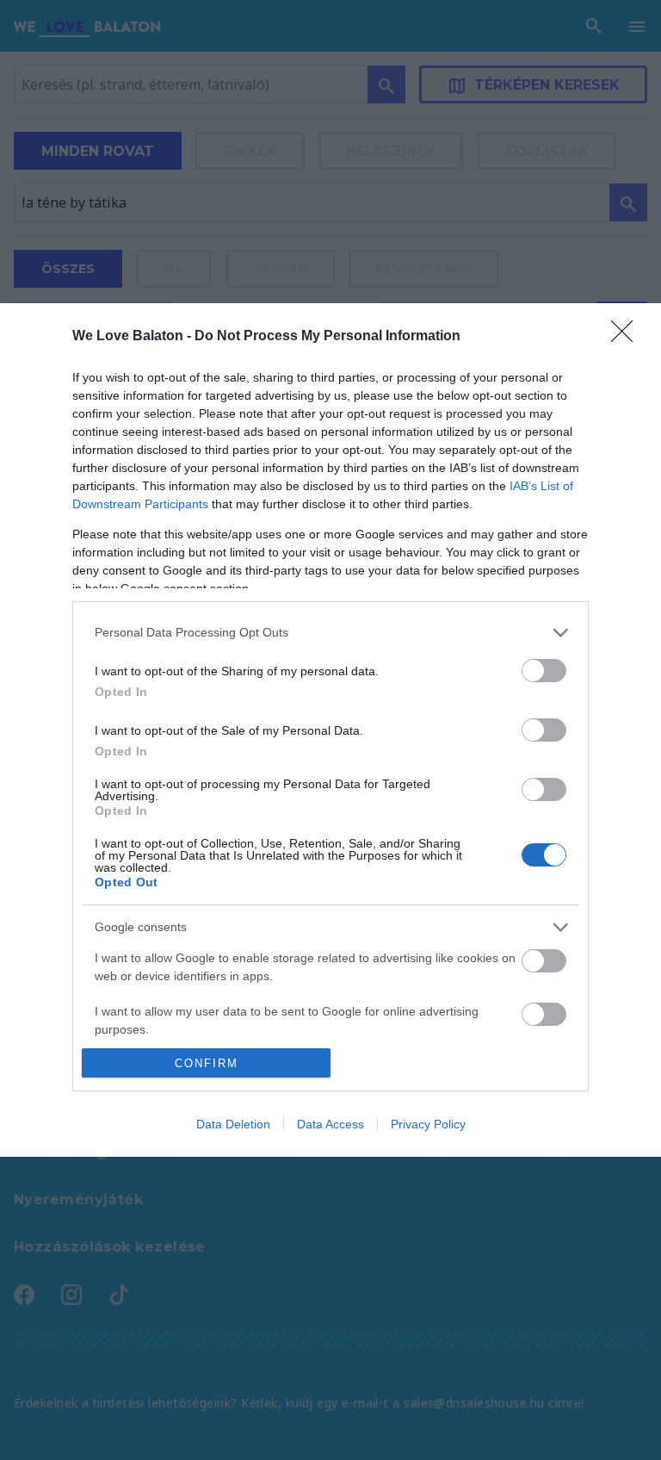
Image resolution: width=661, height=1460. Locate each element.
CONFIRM (206, 1063)
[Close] (627, 336)
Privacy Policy (428, 1124)
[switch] (544, 670)
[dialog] (330, 730)
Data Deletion (233, 1124)
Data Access (330, 1124)
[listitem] (330, 633)
